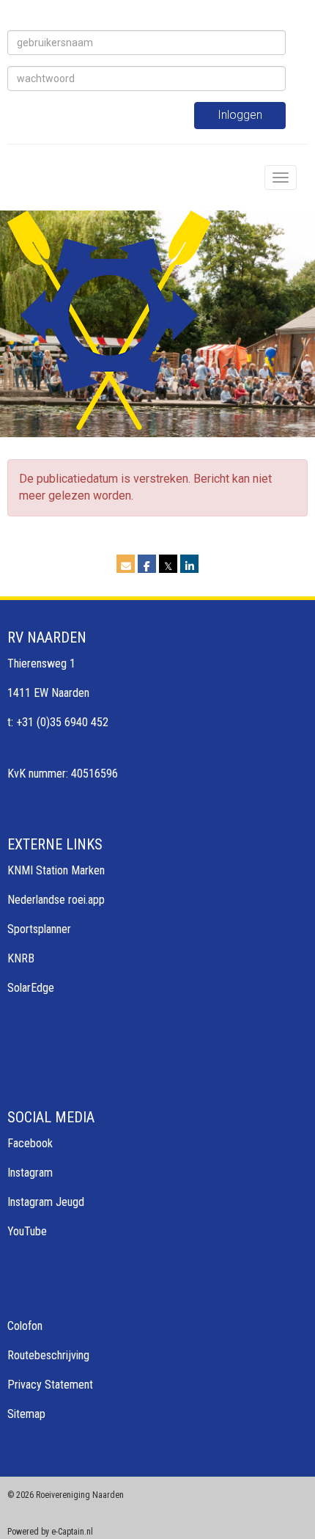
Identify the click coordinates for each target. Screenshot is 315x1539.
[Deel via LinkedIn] (189, 566)
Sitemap (26, 1414)
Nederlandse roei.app (56, 900)
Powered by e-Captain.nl (50, 1532)
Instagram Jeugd (45, 1202)
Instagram (30, 1173)
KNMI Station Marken (56, 870)
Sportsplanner (39, 929)
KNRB (20, 958)
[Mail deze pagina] (125, 566)
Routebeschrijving (48, 1355)
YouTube (27, 1231)
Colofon (24, 1326)
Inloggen (240, 115)
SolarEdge (30, 988)
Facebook (30, 1143)
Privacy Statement (50, 1385)
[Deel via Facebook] (147, 566)
